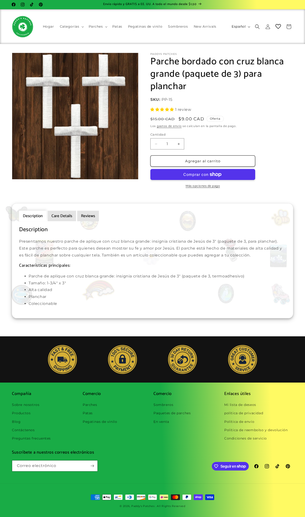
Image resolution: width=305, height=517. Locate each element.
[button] (71, 26)
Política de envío (239, 422)
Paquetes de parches (172, 413)
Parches (90, 405)
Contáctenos (23, 430)
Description (33, 216)
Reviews (88, 216)
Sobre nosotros (25, 405)
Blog (16, 422)
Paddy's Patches (143, 506)
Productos (21, 413)
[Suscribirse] (92, 465)
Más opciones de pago (203, 186)
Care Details (61, 216)
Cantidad (158, 134)
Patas (88, 413)
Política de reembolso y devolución (256, 430)
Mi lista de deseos (240, 405)
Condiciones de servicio (245, 438)
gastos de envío (169, 126)
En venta (161, 422)
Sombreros (163, 405)
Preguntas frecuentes (31, 438)
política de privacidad (243, 413)
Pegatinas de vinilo (100, 422)
